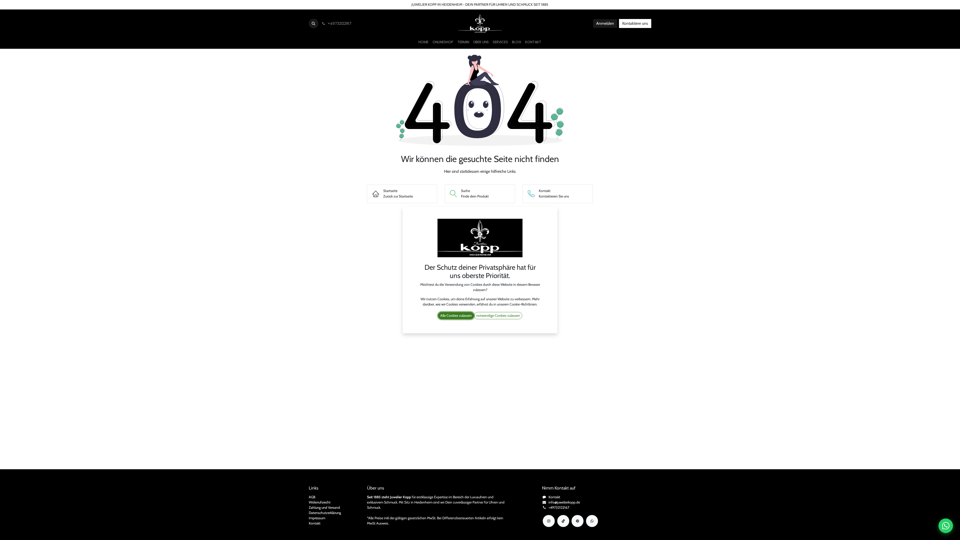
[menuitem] (423, 42)
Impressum (317, 518)
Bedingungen (69, 4)
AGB (312, 497)
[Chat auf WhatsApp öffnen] (945, 525)
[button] (313, 23)
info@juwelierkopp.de (564, 502)
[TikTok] (563, 521)
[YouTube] (578, 521)
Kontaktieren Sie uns (19, 4)
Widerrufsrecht (319, 502)
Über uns (46, 4)
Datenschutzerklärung (325, 512)
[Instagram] (549, 521)
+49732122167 (558, 507)
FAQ (88, 4)
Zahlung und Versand (324, 507)
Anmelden (605, 23)
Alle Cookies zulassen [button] (456, 315)
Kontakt (314, 523)
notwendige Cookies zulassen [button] (498, 315)
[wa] (592, 521)
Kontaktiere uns (635, 23)
